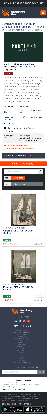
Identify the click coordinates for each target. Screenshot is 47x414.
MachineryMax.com (23, 316)
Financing (21, 341)
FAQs (21, 355)
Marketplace (22, 351)
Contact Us (21, 342)
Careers (22, 356)
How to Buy (21, 334)
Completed (18, 178)
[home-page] (13, 12)
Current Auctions (12, 24)
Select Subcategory (23, 164)
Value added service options (19, 148)
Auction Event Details (18, 156)
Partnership (21, 336)
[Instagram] (24, 321)
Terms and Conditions (21, 362)
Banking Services (22, 338)
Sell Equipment (21, 331)
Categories (21, 346)
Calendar (21, 352)
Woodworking (16, 30)
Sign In (8, 3)
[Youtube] (28, 321)
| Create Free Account (28, 3)
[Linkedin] (16, 321)
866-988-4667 (22, 318)
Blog (21, 359)
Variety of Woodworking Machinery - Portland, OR (23, 27)
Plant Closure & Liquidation (22, 332)
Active (7, 178)
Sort (7, 184)
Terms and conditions (16, 145)
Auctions (21, 348)
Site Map (21, 361)
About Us (21, 345)
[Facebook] (20, 321)
